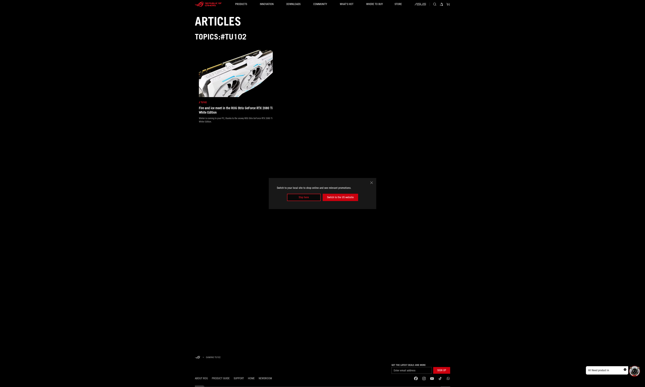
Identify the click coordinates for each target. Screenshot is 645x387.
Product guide (221, 378)
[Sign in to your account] (441, 4)
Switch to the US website (340, 197)
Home (251, 378)
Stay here (304, 197)
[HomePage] (197, 357)
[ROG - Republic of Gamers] (208, 4)
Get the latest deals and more (409, 365)
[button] (441, 370)
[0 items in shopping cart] (448, 4)
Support (239, 378)
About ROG (201, 378)
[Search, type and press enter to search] (435, 4)
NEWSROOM (265, 378)
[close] (372, 183)
